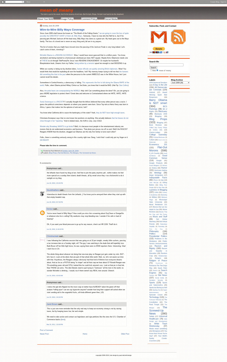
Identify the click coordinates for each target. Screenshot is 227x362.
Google (159, 161)
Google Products (155, 163)
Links (156, 192)
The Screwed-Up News (87, 153)
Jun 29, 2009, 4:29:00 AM (55, 275)
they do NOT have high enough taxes (110, 113)
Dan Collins (123, 85)
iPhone (155, 180)
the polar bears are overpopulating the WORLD (62, 91)
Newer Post (44, 334)
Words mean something (158, 329)
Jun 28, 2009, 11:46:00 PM (55, 229)
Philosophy (154, 231)
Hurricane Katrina (160, 170)
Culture (151, 140)
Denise (50, 209)
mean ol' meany (56, 10)
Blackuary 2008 (161, 114)
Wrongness (157, 331)
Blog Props (53, 153)
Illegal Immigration (156, 175)
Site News (162, 275)
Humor (164, 168)
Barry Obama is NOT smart (158, 102)
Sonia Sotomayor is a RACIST (51, 102)
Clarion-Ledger (154, 132)
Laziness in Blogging (158, 190)
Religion (158, 258)
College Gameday (158, 135)
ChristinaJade (52, 236)
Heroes (164, 165)
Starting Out (156, 290)
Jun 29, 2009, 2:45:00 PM (55, 297)
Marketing (164, 195)
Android (152, 92)
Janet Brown (52, 304)
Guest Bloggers (154, 165)
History (154, 168)
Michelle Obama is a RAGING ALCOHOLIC (56, 55)
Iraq (162, 180)
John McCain (153, 182)
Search (155, 270)
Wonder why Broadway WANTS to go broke (56, 126)
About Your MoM (45, 19)
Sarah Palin (162, 268)
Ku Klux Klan (160, 187)
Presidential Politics (158, 236)
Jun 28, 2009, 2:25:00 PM (55, 183)
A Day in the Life (160, 85)
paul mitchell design (125, 355)
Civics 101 (157, 130)
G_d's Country (154, 153)
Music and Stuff (160, 217)
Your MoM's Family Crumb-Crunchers (158, 338)
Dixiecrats (152, 142)
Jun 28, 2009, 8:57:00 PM (55, 202)
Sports (152, 283)
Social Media (111, 19)
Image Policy (67, 19)
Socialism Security (156, 280)
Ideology (157, 173)
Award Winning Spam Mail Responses (158, 94)
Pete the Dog (155, 229)
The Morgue (74, 153)
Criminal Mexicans (159, 137)
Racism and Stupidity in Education (158, 251)
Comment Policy (89, 19)
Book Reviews (155, 125)
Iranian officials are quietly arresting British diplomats (97, 69)
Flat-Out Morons (63, 153)
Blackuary (162, 111)
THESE (45, 61)
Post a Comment (46, 330)
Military (154, 197)
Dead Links (161, 140)
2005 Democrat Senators (158, 83)
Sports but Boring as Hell (158, 287)
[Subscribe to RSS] (178, 46)
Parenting (161, 226)
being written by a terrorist (84, 63)
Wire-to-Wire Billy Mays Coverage (62, 29)
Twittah (151, 316)
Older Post (125, 334)
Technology (154, 297)
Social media (159, 278)
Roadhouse (159, 263)
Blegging (158, 116)
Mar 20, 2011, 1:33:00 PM (55, 324)
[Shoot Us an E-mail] (158, 46)
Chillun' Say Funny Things (158, 127)
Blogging (160, 123)
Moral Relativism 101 (158, 205)
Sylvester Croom (155, 295)
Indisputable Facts (158, 178)
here (63, 320)
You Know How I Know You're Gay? (158, 333)
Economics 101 (158, 144)
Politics (152, 234)
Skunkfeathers (53, 190)
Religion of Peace (158, 261)
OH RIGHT (44, 140)
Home (85, 334)
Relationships (163, 256)
